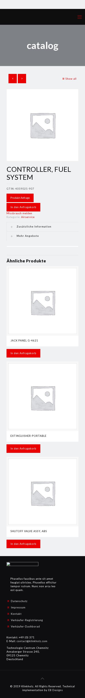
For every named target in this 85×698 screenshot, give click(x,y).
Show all (70, 78)
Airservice (28, 217)
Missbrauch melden (19, 213)
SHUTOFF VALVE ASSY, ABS (28, 531)
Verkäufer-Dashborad (25, 626)
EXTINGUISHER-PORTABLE (28, 435)
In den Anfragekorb (23, 207)
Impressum (18, 607)
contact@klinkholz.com (32, 641)
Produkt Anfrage (20, 197)
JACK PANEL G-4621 (24, 340)
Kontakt (16, 613)
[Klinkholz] (42, 17)
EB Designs (55, 690)
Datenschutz (19, 601)
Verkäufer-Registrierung (27, 620)
